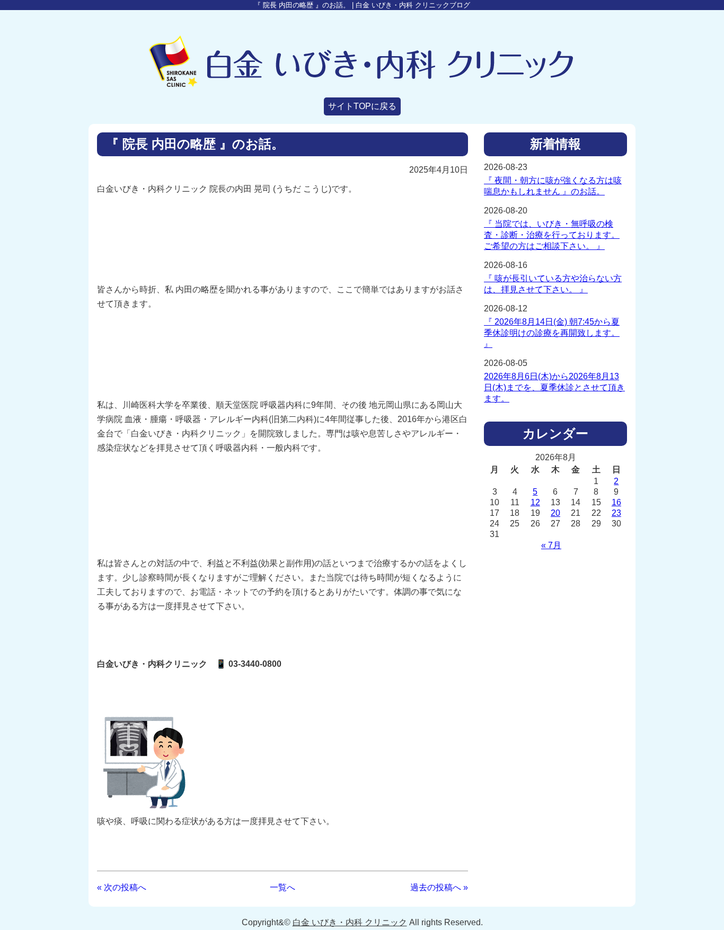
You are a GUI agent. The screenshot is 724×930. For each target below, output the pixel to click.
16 (616, 502)
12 (535, 502)
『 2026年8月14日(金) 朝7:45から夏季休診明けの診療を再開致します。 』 (552, 332)
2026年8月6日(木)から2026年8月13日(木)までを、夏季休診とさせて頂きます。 (554, 387)
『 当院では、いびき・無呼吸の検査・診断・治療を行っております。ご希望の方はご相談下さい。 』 (552, 235)
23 (616, 512)
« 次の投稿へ (121, 887)
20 (555, 512)
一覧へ (282, 887)
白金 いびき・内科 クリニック (350, 922)
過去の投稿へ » (439, 887)
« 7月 (551, 545)
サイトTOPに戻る (362, 106)
